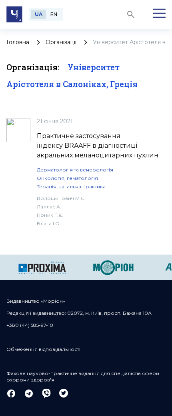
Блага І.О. (49, 223)
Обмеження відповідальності (43, 349)
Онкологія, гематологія (67, 178)
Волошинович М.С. (61, 198)
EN (53, 14)
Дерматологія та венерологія (75, 170)
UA (38, 14)
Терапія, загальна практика (71, 187)
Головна (17, 42)
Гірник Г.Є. (50, 215)
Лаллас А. (49, 207)
